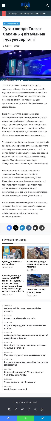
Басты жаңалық (11, 24)
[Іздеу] (47, 6)
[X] (15, 228)
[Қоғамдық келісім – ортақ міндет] (13, 252)
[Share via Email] (35, 228)
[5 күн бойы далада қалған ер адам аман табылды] (38, 252)
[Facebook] (9, 228)
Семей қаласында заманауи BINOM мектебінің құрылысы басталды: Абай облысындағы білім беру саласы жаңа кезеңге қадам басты (13, 283)
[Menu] (3, 6)
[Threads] (42, 409)
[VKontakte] (29, 228)
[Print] (42, 228)
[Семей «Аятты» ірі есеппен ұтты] (38, 280)
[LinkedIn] (22, 228)
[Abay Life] (25, 5)
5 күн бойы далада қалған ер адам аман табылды (37, 264)
